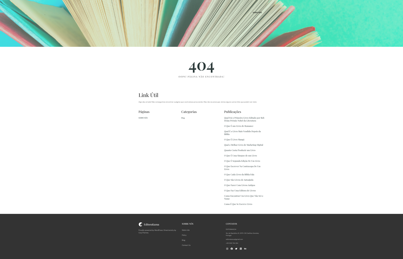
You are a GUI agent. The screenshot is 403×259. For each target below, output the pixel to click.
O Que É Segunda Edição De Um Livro (242, 160)
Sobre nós (186, 230)
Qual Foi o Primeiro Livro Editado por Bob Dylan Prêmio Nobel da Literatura (244, 119)
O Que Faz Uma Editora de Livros (240, 190)
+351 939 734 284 (232, 243)
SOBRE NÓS (257, 12)
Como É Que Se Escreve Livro (238, 204)
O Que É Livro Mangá (234, 139)
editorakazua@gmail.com (234, 239)
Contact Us (186, 245)
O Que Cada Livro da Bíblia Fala (239, 174)
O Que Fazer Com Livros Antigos (239, 185)
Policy (184, 235)
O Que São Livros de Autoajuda (238, 179)
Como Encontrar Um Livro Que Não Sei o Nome (243, 197)
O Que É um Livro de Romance (238, 125)
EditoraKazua (231, 229)
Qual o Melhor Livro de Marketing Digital (243, 144)
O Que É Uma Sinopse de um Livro (240, 155)
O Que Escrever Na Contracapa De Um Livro (242, 167)
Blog (183, 118)
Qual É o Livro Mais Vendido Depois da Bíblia (242, 132)
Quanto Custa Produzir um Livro (239, 150)
